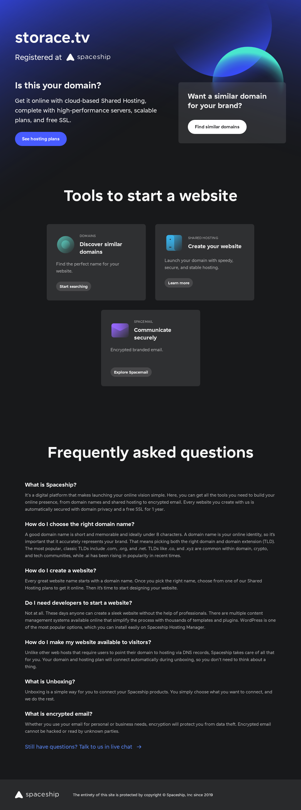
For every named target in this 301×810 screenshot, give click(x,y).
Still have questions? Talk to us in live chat (79, 746)
